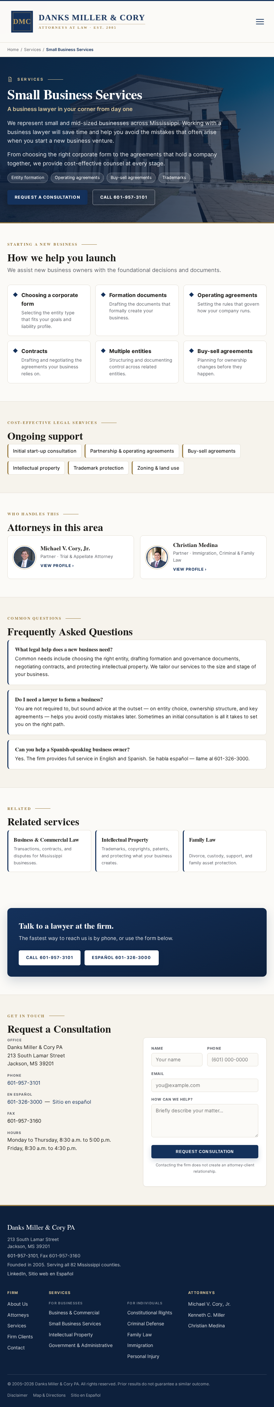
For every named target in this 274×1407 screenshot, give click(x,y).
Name (157, 1048)
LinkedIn (16, 1273)
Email (157, 1073)
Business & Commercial (74, 1312)
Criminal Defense (145, 1323)
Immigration (140, 1345)
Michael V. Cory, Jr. (209, 1304)
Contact (16, 1347)
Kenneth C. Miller (206, 1315)
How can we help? (171, 1099)
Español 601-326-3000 (121, 957)
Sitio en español (71, 1102)
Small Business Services (75, 1323)
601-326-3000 (24, 1102)
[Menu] (260, 21)
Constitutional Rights (149, 1312)
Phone (214, 1048)
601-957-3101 (23, 1083)
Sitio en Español (86, 1395)
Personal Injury (143, 1356)
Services (32, 49)
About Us (17, 1304)
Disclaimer (17, 1395)
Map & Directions (49, 1395)
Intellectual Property (71, 1334)
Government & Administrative (81, 1345)
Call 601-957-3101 (123, 197)
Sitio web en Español (50, 1273)
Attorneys (18, 1315)
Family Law (139, 1334)
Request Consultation (205, 1151)
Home (13, 49)
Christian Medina (206, 1325)
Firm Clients (20, 1336)
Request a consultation (47, 197)
